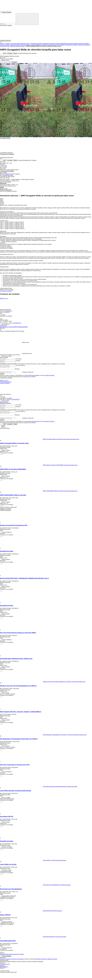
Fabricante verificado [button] (5, 309)
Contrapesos (33, 44)
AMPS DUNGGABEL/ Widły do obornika (13, 495)
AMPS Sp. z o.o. (4, 298)
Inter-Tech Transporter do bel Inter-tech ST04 (14, 764)
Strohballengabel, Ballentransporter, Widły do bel (16, 658)
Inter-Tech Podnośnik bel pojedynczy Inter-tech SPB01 (18, 632)
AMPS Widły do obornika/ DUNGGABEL (13, 469)
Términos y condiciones (6, 959)
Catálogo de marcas (52, 959)
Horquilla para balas (6, 551)
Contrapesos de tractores (48, 43)
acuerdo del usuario (49, 375)
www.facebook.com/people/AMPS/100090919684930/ (14, 327)
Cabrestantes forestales (71, 44)
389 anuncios (8, 310)
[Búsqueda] (27, 19)
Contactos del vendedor (18, 954)
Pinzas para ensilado (14, 44)
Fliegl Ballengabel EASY (8, 941)
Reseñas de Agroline (41, 959)
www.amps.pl (3, 325)
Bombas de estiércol (42, 44)
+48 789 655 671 (17, 323)
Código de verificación (28, 372)
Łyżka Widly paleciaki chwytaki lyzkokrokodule (15, 790)
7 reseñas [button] (2, 314)
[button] (46, 33)
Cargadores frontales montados (81, 43)
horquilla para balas (8, 175)
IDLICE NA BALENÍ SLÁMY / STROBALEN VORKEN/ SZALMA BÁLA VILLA (24, 578)
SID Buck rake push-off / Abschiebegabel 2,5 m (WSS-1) (18, 686)
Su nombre (18, 359)
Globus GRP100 (5, 915)
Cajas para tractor (25, 44)
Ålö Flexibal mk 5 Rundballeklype (11, 889)
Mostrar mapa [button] (25, 342)
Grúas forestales (60, 44)
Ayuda (10, 954)
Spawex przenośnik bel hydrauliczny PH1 (13, 525)
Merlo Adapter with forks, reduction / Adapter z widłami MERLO (20, 711)
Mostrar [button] (11, 323)
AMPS (5, 172)
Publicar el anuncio (5, 510)
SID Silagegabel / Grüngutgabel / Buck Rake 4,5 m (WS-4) (18, 739)
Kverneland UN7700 (6, 816)
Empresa (18, 360)
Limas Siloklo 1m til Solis (8, 864)
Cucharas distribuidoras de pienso (64, 43)
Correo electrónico (20, 365)
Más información (4, 402)
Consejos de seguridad (6, 291)
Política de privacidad (17, 959)
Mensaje (17, 369)
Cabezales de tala (4, 46)
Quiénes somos (4, 954)
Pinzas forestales (51, 44)
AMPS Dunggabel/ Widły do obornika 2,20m (14, 443)
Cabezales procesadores (83, 44)
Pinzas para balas (4, 44)
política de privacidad (33, 375)
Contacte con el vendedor (7, 154)
